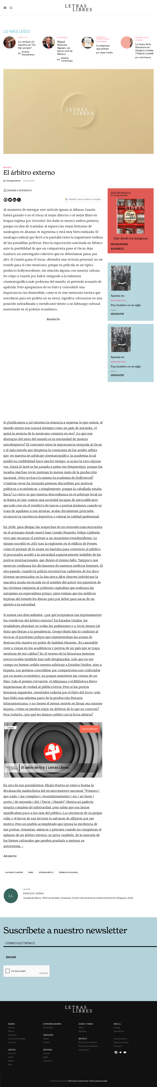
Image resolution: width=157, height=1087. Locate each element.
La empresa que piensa (103, 47)
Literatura (12, 1042)
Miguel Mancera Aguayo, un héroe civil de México (65, 47)
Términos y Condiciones (78, 1081)
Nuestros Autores (121, 1042)
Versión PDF (117, 313)
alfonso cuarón (14, 872)
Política (11, 1031)
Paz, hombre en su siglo (126, 305)
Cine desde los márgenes (130, 238)
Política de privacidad (98, 1081)
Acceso (117, 1027)
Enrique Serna (33, 893)
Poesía (46, 1038)
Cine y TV (22, 37)
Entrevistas (142, 37)
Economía (62, 37)
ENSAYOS (47, 1050)
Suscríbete (117, 248)
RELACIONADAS (38, 912)
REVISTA (82, 1039)
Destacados (83, 1049)
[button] (5, 8)
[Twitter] (10, 200)
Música (11, 1060)
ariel (31, 872)
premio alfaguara (68, 872)
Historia (46, 1053)
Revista (7, 167)
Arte (10, 1064)
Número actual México (87, 1042)
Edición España (119, 244)
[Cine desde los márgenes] (130, 218)
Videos (139, 40)
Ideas (45, 1057)
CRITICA (12, 1050)
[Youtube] (125, 1052)
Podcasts (82, 1031)
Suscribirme (119, 1031)
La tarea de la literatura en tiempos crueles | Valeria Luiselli (144, 49)
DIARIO (11, 1024)
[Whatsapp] (19, 200)
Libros (10, 1057)
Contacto (118, 1046)
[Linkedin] (14, 200)
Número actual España (88, 1046)
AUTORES (113, 912)
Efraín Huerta (46, 872)
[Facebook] (6, 200)
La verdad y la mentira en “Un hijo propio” (27, 44)
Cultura (11, 1027)
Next (149, 220)
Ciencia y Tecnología (102, 38)
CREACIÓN (48, 1035)
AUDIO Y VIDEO (85, 1024)
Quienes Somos (120, 1038)
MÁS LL (117, 1024)
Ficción (46, 1042)
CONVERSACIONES (52, 1024)
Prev (111, 220)
